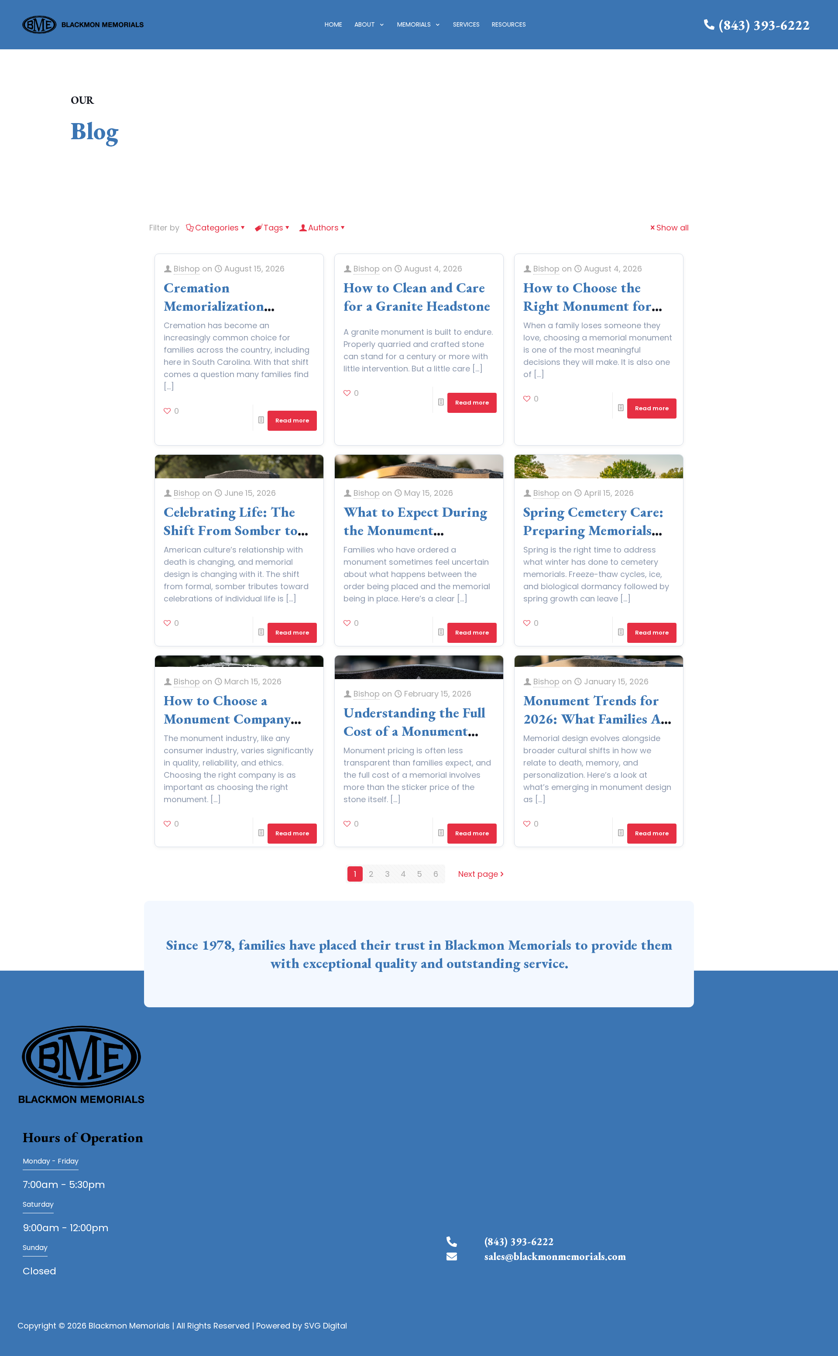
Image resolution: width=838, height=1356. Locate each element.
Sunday (35, 1248)
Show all (672, 227)
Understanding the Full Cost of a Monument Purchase (414, 731)
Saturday (38, 1204)
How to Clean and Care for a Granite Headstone (416, 296)
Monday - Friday (51, 1161)
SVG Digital (325, 1325)
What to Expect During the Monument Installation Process (415, 530)
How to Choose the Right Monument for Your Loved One (587, 305)
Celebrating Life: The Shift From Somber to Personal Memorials (231, 530)
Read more (292, 420)
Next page (478, 874)
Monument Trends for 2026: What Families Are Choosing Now (598, 718)
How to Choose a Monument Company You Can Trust (227, 718)
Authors (323, 227)
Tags (273, 227)
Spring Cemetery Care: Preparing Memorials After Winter (593, 530)
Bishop (187, 268)
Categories (217, 227)
